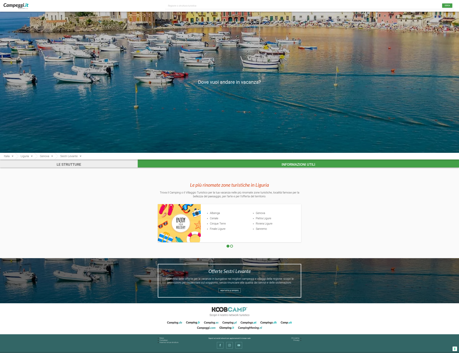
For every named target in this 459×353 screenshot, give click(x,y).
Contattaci (164, 340)
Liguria (25, 156)
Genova (44, 156)
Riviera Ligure (264, 223)
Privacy (296, 340)
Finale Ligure (217, 228)
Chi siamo (295, 338)
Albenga (215, 213)
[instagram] (229, 345)
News (162, 338)
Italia (7, 156)
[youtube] (239, 345)
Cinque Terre (218, 223)
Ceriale (214, 218)
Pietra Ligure (263, 218)
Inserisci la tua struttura (169, 342)
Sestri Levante (69, 156)
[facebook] (220, 345)
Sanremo (261, 228)
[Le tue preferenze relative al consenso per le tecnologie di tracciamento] (455, 349)
